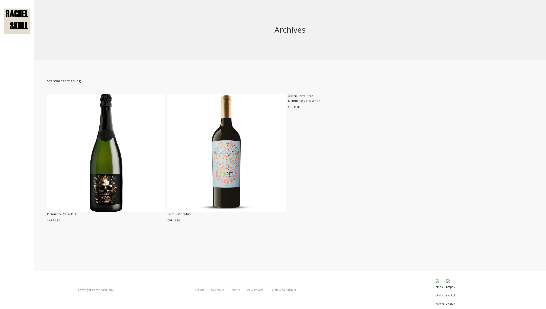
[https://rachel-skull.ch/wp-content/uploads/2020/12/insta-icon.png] (450, 283)
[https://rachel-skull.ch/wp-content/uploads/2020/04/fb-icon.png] (440, 283)
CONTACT (17, 51)
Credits (200, 289)
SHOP (17, 32)
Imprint (236, 289)
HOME (17, 25)
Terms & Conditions (283, 289)
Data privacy (255, 289)
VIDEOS (17, 45)
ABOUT (17, 38)
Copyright (218, 289)
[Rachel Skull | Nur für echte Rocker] (17, 21)
